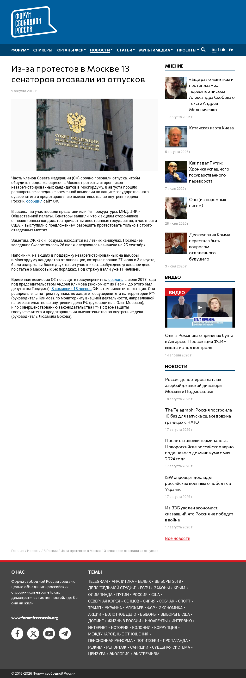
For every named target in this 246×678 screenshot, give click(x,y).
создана (115, 279)
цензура (96, 653)
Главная (17, 550)
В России (50, 550)
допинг (96, 620)
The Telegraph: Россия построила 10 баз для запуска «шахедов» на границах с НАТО (198, 416)
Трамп (94, 607)
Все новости (177, 538)
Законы (162, 587)
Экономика (171, 607)
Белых (144, 581)
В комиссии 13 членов (71, 288)
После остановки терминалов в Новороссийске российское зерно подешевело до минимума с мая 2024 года (199, 449)
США (155, 594)
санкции (139, 647)
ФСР (151, 607)
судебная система (171, 647)
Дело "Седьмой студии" (112, 587)
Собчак (166, 600)
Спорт (184, 600)
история (119, 627)
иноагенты (156, 620)
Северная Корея (104, 600)
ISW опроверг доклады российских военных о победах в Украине (198, 483)
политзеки (147, 640)
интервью (182, 620)
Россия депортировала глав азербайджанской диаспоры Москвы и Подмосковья (193, 385)
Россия (140, 594)
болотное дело (120, 614)
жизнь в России (124, 620)
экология (119, 653)
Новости (34, 550)
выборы (148, 614)
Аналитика (123, 581)
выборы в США (175, 614)
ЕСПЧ (145, 587)
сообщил (34, 200)
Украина (113, 607)
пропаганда (175, 640)
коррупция (165, 627)
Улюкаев (134, 607)
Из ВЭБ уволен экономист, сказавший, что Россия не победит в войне (199, 513)
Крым (179, 587)
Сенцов (131, 600)
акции (94, 614)
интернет (97, 627)
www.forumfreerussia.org (34, 617)
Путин (122, 594)
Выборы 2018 (168, 581)
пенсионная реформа (110, 640)
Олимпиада (100, 594)
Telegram (98, 581)
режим (95, 647)
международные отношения (118, 633)
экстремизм (146, 653)
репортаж (116, 647)
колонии (141, 627)
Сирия (149, 600)
